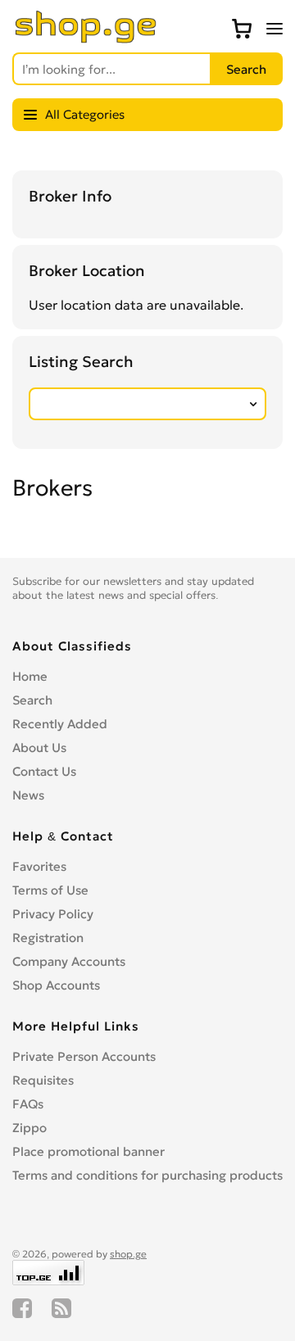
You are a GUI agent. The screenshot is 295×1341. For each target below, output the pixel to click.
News (28, 795)
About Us (39, 747)
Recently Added (59, 724)
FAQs (27, 1104)
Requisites (43, 1080)
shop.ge (128, 1254)
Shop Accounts (56, 985)
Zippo (29, 1127)
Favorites (39, 866)
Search (32, 700)
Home (30, 676)
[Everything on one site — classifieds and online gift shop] (86, 38)
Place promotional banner (88, 1151)
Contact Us (44, 771)
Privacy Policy (52, 914)
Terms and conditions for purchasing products (147, 1175)
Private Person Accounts (84, 1056)
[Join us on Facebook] (22, 1308)
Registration (48, 937)
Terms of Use (50, 890)
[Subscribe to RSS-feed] (61, 1308)
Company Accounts (68, 961)
